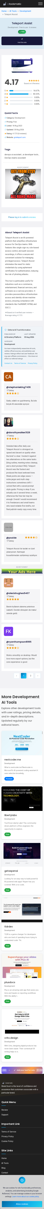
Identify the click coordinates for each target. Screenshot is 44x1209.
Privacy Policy (32, 363)
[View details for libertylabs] (22, 812)
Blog (3, 1168)
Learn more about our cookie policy (25, 1196)
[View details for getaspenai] (22, 868)
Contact (4, 1173)
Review (4, 1110)
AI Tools (5, 1163)
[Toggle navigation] (40, 3)
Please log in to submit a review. (22, 217)
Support (4, 1115)
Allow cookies (22, 1204)
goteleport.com (20, 137)
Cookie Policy (7, 1141)
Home (4, 1158)
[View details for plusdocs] (22, 980)
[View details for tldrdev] (22, 924)
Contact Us (8, 363)
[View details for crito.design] (22, 1035)
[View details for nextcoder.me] (22, 757)
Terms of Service (20, 363)
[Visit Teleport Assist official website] (22, 41)
